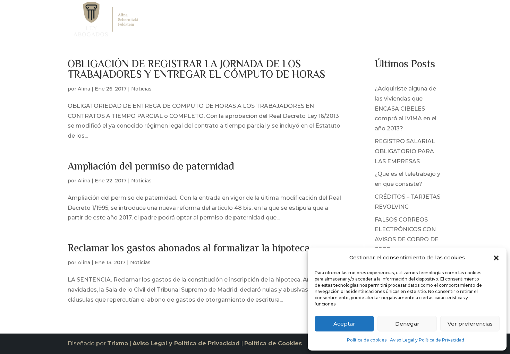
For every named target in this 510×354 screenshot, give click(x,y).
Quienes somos (317, 21)
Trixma (117, 343)
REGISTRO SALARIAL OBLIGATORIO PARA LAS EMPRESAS (405, 151)
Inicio (281, 21)
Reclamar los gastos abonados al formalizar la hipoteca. (190, 249)
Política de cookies (366, 340)
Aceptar (344, 323)
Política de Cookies (273, 343)
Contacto (429, 21)
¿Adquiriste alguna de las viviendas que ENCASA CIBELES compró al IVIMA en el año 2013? (405, 108)
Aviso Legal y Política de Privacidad (427, 340)
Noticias (397, 21)
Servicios (359, 21)
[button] (496, 257)
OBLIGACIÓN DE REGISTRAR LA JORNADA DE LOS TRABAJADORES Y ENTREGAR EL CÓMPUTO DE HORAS (196, 70)
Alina (84, 89)
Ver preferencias (470, 323)
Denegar (407, 323)
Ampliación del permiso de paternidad (151, 167)
